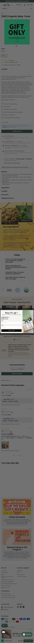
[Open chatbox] (3, 632)
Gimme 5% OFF (11, 330)
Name (2, 320)
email (2, 325)
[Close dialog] (32, 311)
